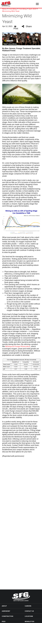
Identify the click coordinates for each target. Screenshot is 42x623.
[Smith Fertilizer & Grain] (5, 4)
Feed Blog (13, 9)
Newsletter (29, 621)
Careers (28, 606)
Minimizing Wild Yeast (10, 11)
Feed (3, 621)
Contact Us (29, 611)
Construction (7, 616)
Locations (29, 616)
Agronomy (6, 611)
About (4, 606)
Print (16, 28)
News (4, 9)
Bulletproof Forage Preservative (17, 346)
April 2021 (32, 9)
